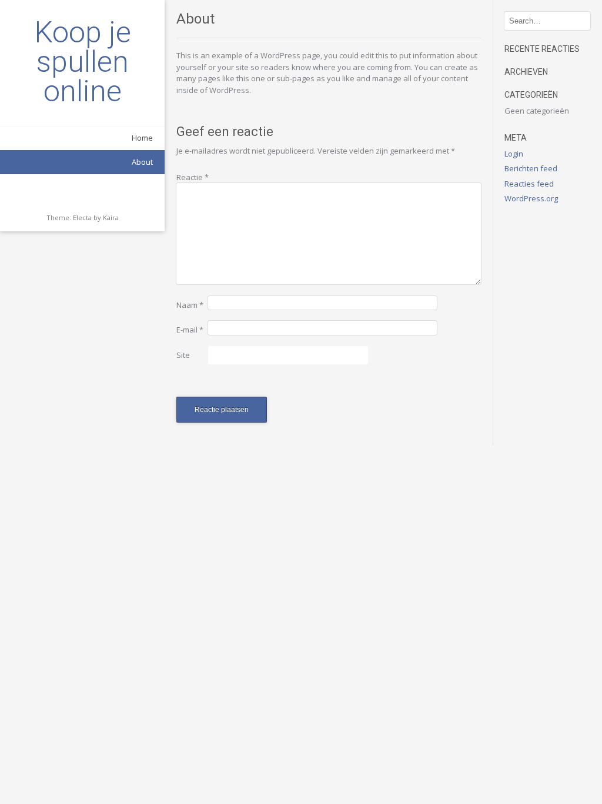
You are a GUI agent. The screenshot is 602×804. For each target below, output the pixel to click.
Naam (189, 305)
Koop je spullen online (82, 62)
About (142, 162)
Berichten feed (530, 168)
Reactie (192, 177)
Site (183, 355)
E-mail (189, 329)
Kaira (111, 217)
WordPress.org (531, 198)
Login (513, 153)
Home (142, 137)
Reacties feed (529, 183)
